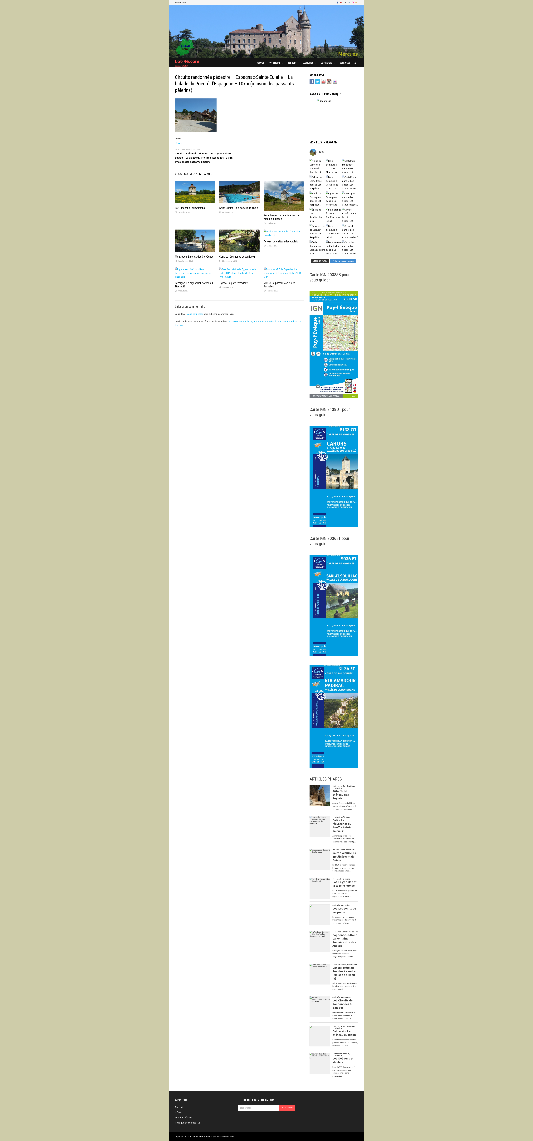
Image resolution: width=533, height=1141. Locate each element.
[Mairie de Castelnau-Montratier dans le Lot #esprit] (317, 167)
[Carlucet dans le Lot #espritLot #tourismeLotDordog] (350, 232)
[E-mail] (356, 2)
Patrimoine (274, 62)
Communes (345, 62)
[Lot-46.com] (266, 31)
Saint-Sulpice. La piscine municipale (238, 208)
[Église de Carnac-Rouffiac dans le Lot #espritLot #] (317, 216)
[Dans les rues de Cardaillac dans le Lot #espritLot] (334, 248)
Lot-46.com (187, 61)
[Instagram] (349, 2)
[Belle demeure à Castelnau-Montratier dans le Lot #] (334, 167)
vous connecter (195, 313)
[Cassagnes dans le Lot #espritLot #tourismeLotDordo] (350, 199)
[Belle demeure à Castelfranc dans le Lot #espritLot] (334, 183)
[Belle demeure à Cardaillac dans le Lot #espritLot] (317, 248)
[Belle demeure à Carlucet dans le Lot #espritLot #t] (334, 232)
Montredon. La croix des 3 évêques (194, 256)
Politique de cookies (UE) (188, 1122)
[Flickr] (353, 2)
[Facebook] (338, 2)
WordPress (222, 1136)
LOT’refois (326, 62)
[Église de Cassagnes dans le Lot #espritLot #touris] (334, 199)
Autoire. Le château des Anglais (281, 241)
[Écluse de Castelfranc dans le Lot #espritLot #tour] (317, 183)
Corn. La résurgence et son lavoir (237, 256)
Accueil (260, 62)
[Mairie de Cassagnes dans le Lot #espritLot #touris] (317, 199)
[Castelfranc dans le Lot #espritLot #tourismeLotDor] (350, 183)
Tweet (179, 142)
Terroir (292, 62)
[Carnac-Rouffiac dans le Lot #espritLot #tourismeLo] (350, 216)
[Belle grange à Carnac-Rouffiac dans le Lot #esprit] (334, 216)
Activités (308, 62)
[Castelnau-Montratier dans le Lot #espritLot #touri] (350, 167)
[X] (346, 2)
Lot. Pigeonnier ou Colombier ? (191, 208)
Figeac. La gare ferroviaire (233, 283)
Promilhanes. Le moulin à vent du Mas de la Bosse (282, 217)
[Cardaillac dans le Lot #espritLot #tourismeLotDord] (350, 248)
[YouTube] (342, 2)
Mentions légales (184, 1117)
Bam (232, 1136)
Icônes (178, 1112)
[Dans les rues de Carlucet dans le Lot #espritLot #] (317, 232)
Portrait (179, 1107)
